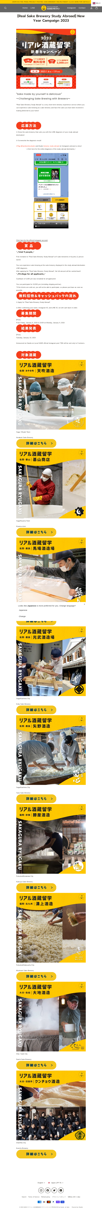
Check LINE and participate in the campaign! (51, 117)
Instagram (71, 8)
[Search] (5, 8)
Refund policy (45, 1197)
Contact (82, 8)
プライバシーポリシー (59, 1197)
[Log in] (91, 8)
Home (25, 8)
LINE (33, 8)
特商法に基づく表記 (74, 1197)
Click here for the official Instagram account (32, 240)
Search (24, 1197)
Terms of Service (33, 1197)
